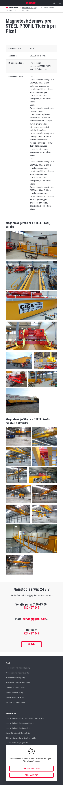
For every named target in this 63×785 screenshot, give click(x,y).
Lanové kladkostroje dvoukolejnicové (20, 723)
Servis (31, 644)
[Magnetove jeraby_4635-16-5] (44, 504)
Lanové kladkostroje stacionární (18, 728)
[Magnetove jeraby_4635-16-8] (19, 574)
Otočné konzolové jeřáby (15, 697)
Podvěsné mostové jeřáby (15, 678)
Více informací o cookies (31, 761)
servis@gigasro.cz (34, 619)
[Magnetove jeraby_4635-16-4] (18, 446)
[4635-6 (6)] (31, 291)
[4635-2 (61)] (16, 388)
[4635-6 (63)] (31, 260)
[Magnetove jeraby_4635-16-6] (31, 554)
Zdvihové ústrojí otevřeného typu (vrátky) (21, 738)
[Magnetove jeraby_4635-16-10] (18, 504)
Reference (13, 8)
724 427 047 (31, 633)
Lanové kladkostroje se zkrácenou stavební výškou (25, 718)
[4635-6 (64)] (42, 388)
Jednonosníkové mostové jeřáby (18, 668)
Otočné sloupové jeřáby (14, 693)
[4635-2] (19, 370)
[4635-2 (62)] (44, 370)
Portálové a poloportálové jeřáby (18, 683)
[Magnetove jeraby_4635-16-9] (43, 524)
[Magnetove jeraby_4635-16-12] (16, 484)
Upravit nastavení (31, 768)
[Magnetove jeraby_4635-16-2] (18, 524)
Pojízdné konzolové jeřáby (15, 702)
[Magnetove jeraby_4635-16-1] (18, 466)
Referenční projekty (29, 8)
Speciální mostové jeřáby (15, 688)
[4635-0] (22, 412)
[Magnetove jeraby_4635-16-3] (44, 446)
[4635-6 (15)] (31, 351)
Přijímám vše (31, 775)
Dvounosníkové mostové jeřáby (17, 673)
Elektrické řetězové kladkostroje (18, 733)
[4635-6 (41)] (31, 321)
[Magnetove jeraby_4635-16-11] (42, 484)
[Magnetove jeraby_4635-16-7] (44, 466)
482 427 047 (31, 607)
